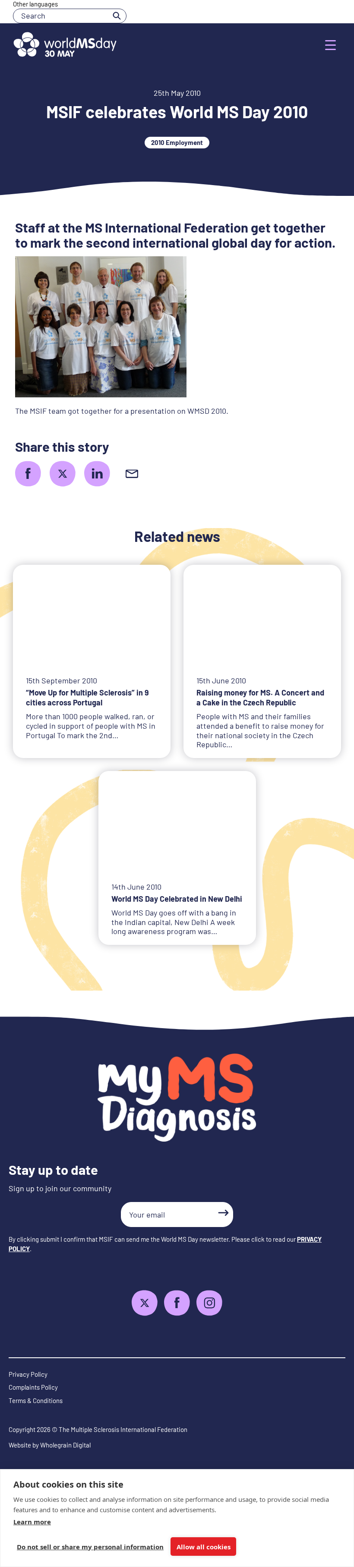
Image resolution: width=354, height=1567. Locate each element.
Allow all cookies (204, 1546)
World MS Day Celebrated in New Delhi (176, 898)
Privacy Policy (28, 1374)
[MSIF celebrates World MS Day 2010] (28, 474)
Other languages (35, 4)
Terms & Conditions (36, 1400)
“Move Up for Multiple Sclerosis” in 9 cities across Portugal (87, 697)
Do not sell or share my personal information (90, 1546)
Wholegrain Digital (65, 1445)
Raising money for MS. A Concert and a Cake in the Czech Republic (260, 697)
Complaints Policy (33, 1387)
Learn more (32, 1521)
